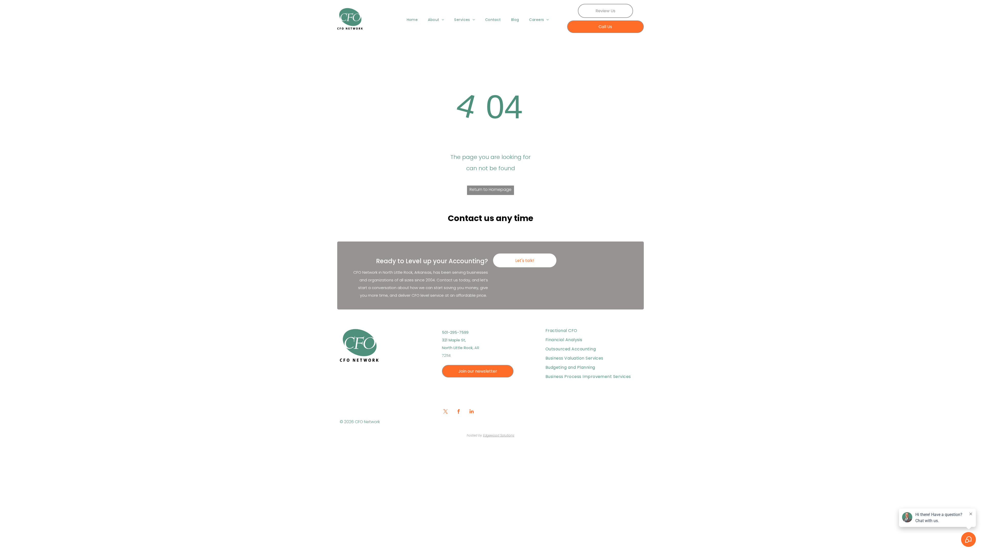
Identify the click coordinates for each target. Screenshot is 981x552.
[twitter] (445, 412)
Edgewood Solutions (498, 435)
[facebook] (458, 412)
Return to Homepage (490, 189)
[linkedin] (471, 412)
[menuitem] (412, 20)
